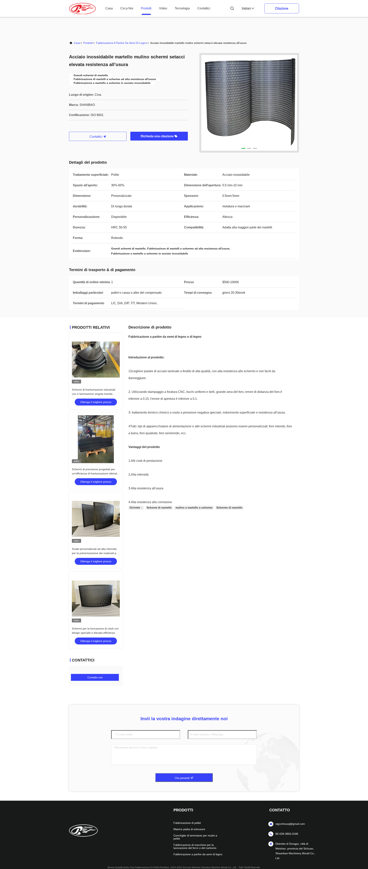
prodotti (146, 8)
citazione (281, 8)
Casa (109, 8)
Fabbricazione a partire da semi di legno (121, 42)
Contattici (203, 8)
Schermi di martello (159, 507)
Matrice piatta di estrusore (189, 829)
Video (163, 8)
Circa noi (126, 8)
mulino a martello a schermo (194, 507)
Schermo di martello (229, 507)
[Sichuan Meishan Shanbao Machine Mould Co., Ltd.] (82, 8)
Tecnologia (182, 8)
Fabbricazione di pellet (187, 822)
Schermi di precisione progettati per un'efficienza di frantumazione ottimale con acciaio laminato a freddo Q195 (95, 473)
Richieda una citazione (157, 136)
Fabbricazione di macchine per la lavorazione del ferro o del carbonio (194, 846)
